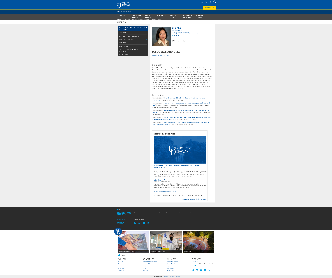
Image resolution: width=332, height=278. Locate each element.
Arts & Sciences (124, 12)
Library (144, 268)
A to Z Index (170, 270)
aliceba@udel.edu (179, 36)
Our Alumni (123, 46)
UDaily (119, 266)
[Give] (210, 1)
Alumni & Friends (199, 16)
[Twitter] (209, 270)
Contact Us (195, 261)
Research (145, 270)
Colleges (145, 266)
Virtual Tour (121, 268)
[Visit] (202, 1)
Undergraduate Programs (129, 36)
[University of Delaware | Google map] (195, 266)
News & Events (173, 16)
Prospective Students (136, 16)
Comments (166, 276)
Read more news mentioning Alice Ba (194, 199)
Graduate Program (126, 39)
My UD (169, 266)
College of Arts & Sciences (124, 214)
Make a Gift (123, 54)
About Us (121, 15)
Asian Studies (158, 180)
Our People (153, 19)
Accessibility (178, 276)
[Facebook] (197, 270)
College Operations (139, 219)
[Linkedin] (201, 270)
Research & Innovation (187, 16)
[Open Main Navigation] (215, 1)
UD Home (119, 19)
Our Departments (126, 19)
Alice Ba (159, 19)
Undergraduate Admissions (150, 261)
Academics (161, 15)
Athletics (120, 263)
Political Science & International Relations (140, 19)
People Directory (171, 263)
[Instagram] (193, 270)
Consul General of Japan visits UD (166, 191)
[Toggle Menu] (146, 33)
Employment (121, 270)
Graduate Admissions (148, 263)
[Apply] (206, 1)
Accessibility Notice (172, 261)
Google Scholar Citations (161, 55)
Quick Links (207, 7)
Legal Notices (171, 276)
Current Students (147, 16)
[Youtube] (205, 270)
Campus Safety (171, 268)
